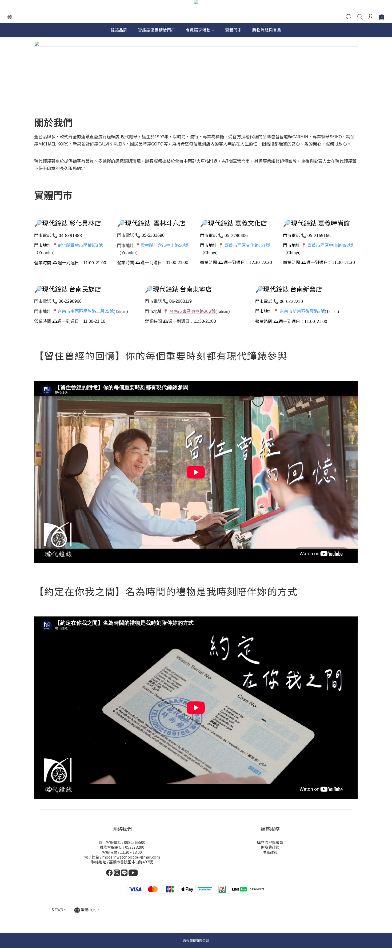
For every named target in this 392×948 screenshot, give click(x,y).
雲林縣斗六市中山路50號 (164, 245)
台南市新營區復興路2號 (302, 311)
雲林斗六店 (169, 222)
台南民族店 (85, 288)
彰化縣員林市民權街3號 (80, 245)
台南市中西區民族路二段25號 (86, 311)
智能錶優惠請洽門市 (156, 30)
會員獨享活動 (198, 30)
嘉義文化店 (251, 222)
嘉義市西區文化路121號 (247, 245)
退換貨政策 (270, 847)
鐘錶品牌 (119, 30)
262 (192, 311)
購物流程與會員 (266, 30)
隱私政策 (270, 852)
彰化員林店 (85, 222)
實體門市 (233, 30)
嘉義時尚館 (334, 222)
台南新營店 (306, 288)
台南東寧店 (196, 288)
